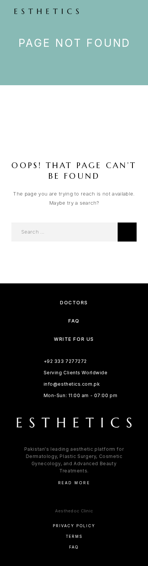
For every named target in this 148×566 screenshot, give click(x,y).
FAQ (74, 321)
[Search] (127, 232)
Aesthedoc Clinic (74, 511)
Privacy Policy (74, 525)
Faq (74, 547)
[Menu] (129, 11)
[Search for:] (64, 232)
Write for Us (74, 339)
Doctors (74, 302)
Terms (74, 536)
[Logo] (61, 11)
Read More (74, 482)
